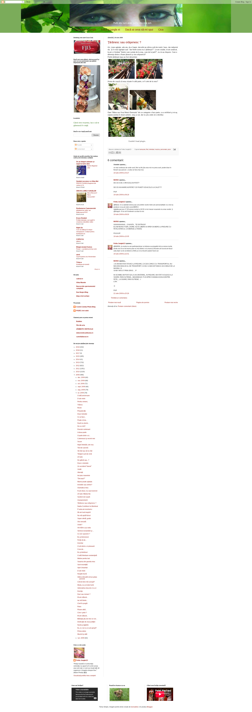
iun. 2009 (81, 638)
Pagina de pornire (142, 302)
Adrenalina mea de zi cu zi (86, 588)
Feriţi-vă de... (82, 540)
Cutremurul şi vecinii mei (86, 438)
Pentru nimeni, (82, 402)
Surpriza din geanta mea (86, 562)
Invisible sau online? (84, 485)
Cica (160, 29)
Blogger (150, 707)
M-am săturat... (82, 597)
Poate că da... (82, 420)
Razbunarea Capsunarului (86, 208)
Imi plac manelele (83, 475)
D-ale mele (81, 399)
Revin (79, 408)
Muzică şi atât (82, 634)
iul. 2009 (81, 393)
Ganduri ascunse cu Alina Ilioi (87, 181)
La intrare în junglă (85, 29)
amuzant (142, 149)
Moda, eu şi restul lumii (85, 585)
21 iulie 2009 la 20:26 (121, 293)
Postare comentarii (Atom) (127, 306)
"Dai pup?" (81, 478)
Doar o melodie (82, 463)
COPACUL (80, 239)
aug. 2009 (81, 390)
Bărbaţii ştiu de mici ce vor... (87, 619)
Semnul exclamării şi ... (85, 531)
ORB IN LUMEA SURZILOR (86, 191)
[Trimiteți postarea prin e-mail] (173, 149)
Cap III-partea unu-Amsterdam (86, 256)
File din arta (80, 325)
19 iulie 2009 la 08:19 (121, 195)
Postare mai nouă (114, 302)
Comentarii (81, 149)
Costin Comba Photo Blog (85, 307)
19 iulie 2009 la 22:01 (121, 254)
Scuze (79, 442)
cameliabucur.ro (82, 337)
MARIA (116, 180)
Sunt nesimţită (82, 565)
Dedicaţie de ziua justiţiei (86, 622)
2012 (78, 366)
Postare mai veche (171, 302)
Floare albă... (82, 610)
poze (169, 149)
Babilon (79, 321)
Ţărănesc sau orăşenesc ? (124, 42)
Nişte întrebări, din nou (85, 445)
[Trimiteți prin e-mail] (110, 152)
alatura (78, 241)
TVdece (79, 262)
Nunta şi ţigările (83, 625)
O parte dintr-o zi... (83, 435)
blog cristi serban (82, 296)
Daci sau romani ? (83, 594)
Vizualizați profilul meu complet (85, 676)
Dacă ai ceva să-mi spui (139, 29)
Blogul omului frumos (84, 247)
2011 (78, 369)
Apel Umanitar (82, 568)
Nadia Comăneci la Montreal (87, 506)
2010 (78, 372)
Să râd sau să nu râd (84, 451)
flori (147, 149)
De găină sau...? (83, 460)
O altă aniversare (83, 395)
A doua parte (81, 432)
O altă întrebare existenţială (87, 555)
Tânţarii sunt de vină (84, 454)
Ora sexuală (81, 522)
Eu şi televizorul (83, 537)
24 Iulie (80, 457)
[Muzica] (137, 144)
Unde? (79, 525)
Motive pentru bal (83, 558)
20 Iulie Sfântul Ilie (84, 494)
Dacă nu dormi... (83, 423)
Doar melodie (82, 414)
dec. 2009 (81, 377)
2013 (78, 362)
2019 (78, 347)
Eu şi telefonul (82, 552)
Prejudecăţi (81, 411)
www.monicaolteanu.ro (84, 333)
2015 (78, 356)
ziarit (78, 255)
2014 (78, 359)
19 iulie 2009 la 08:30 (121, 214)
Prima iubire (81, 631)
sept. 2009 (82, 387)
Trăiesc (80, 405)
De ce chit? (81, 426)
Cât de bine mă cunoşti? (86, 582)
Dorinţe (80, 591)
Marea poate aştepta (84, 482)
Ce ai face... (81, 417)
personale (164, 149)
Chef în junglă (82, 603)
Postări (79, 145)
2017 (78, 353)
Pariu (79, 606)
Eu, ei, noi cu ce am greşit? (87, 628)
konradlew (134, 707)
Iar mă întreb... (82, 600)
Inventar (80, 543)
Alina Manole (81, 282)
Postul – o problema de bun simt (86, 249)
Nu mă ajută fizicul (84, 515)
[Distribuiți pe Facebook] (117, 152)
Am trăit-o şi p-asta (84, 528)
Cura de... (80, 549)
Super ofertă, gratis (84, 518)
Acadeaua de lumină (82, 264)
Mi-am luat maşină (84, 512)
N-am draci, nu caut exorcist (87, 491)
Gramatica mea (82, 488)
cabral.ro (79, 279)
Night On (79, 228)
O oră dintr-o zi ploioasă (85, 546)
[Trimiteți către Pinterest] (120, 152)
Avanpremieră (82, 500)
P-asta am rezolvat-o (84, 509)
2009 (78, 375)
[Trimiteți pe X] (115, 152)
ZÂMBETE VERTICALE (84, 329)
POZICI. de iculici (82, 311)
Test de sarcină (82, 448)
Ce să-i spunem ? (83, 534)
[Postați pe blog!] (112, 152)
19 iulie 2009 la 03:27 (121, 173)
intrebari (151, 149)
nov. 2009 (81, 381)
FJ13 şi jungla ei (110, 29)
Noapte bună (82, 574)
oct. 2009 (81, 384)
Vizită (79, 469)
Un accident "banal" (84, 466)
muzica (157, 149)
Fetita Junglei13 (119, 202)
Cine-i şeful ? (82, 613)
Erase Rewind (81, 218)
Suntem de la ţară (83, 497)
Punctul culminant (83, 429)
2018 (78, 350)
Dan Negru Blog (82, 292)
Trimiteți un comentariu (119, 298)
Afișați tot (97, 269)
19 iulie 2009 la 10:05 (121, 236)
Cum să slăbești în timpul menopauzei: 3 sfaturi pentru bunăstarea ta (85, 231)
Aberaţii (80, 472)
